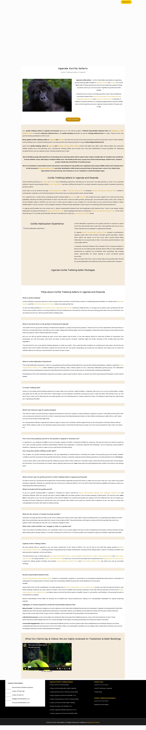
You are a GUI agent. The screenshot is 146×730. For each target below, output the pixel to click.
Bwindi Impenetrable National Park (104, 190)
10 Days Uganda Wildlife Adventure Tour (63, 710)
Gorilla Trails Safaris (55, 184)
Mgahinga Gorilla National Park (113, 558)
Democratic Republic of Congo (43, 304)
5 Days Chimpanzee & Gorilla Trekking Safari (64, 699)
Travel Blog (98, 692)
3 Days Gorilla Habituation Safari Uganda (63, 688)
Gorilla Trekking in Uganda (103, 688)
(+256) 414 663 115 (18, 695)
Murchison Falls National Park (60, 556)
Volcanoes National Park (104, 99)
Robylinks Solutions (93, 722)
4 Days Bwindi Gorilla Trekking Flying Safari (64, 692)
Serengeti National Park (46, 168)
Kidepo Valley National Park (102, 556)
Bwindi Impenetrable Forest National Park (107, 96)
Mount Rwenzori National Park (67, 561)
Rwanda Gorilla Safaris (101, 704)
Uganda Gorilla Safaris (101, 684)
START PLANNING (73, 119)
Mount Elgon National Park (90, 561)
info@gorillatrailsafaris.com (21, 699)
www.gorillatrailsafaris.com (21, 702)
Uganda (99, 82)
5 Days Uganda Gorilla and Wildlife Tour (63, 695)
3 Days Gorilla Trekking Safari (59, 684)
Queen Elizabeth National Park (81, 556)
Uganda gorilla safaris (82, 213)
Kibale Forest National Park (54, 558)
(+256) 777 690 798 (18, 691)
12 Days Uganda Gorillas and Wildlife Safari (63, 713)
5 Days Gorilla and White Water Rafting (62, 702)
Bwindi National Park (56, 190)
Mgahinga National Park (85, 99)
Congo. (113, 82)
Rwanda (105, 82)
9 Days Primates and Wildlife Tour (61, 706)
